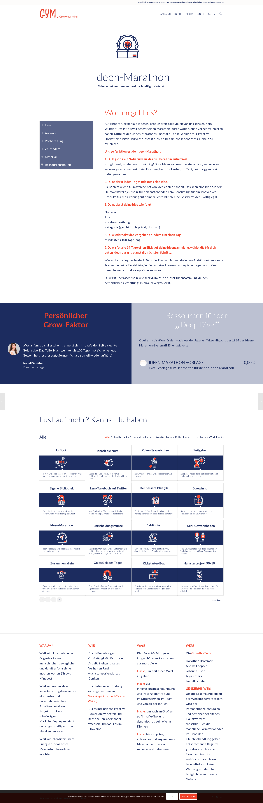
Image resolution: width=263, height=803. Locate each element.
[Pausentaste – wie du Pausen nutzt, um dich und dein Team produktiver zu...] (260, 401)
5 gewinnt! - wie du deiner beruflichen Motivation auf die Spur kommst (196, 512)
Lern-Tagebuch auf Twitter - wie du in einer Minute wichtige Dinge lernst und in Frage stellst (105, 513)
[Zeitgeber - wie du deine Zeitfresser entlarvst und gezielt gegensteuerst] (200, 457)
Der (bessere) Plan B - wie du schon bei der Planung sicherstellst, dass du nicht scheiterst (154, 512)
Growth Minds (201, 653)
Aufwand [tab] (51, 133)
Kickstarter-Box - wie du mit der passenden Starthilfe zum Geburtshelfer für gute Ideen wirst (153, 588)
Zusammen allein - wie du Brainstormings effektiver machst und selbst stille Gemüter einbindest (60, 588)
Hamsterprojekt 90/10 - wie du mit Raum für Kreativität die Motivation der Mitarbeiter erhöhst (199, 588)
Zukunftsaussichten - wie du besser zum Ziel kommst (153, 475)
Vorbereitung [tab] (54, 141)
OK (172, 796)
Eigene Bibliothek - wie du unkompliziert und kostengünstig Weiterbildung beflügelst (60, 512)
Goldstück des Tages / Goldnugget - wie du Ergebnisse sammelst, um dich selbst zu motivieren (106, 588)
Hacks (141, 671)
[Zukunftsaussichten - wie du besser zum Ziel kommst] (154, 457)
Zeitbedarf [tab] (52, 149)
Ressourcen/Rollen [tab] (58, 164)
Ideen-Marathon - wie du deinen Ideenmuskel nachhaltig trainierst (61, 550)
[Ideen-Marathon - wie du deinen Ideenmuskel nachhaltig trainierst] (62, 532)
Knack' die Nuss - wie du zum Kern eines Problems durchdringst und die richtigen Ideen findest (107, 476)
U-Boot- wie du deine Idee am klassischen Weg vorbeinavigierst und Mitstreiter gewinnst (61, 475)
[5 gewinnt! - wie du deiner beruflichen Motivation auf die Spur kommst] (200, 495)
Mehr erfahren (188, 796)
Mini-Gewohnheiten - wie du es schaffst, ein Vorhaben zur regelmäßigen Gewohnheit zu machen (199, 551)
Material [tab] (51, 157)
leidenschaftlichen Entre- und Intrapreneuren (206, 2)
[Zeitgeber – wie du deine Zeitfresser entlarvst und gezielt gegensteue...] (2, 401)
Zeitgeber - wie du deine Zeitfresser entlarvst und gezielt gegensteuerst (199, 475)
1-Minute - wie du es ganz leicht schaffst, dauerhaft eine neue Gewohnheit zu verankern (154, 550)
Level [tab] (48, 125)
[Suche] (220, 13)
